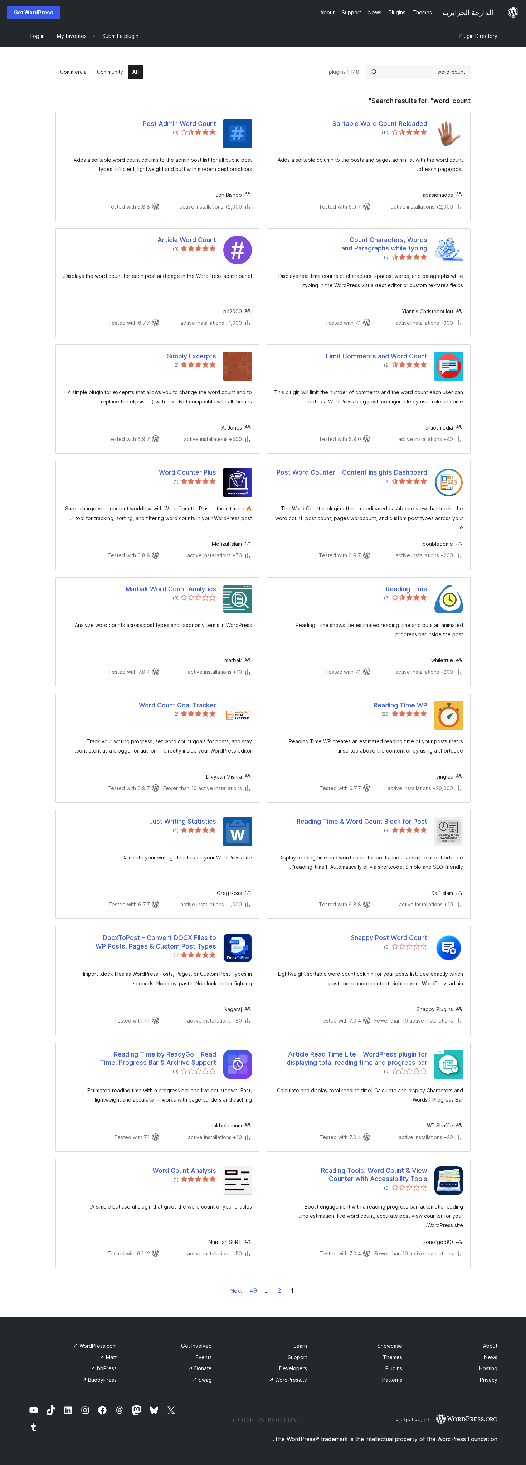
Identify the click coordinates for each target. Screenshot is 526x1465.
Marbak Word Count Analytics (171, 589)
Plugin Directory (478, 36)
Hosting (488, 1368)
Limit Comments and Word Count (376, 356)
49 (253, 1290)
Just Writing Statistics (182, 821)
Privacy (488, 1380)
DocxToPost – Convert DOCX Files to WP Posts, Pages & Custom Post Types (156, 942)
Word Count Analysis (184, 1170)
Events (204, 1357)
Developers (293, 1368)
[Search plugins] (373, 72)
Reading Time (406, 589)
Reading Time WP (400, 705)
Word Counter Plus (187, 472)
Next (236, 1291)
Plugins (393, 1368)
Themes (392, 1357)
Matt (108, 1357)
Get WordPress (33, 12)
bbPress (104, 1368)
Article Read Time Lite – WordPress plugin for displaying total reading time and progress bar (357, 1058)
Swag (202, 1380)
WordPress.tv (288, 1380)
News (490, 1357)
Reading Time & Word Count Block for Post (362, 821)
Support (297, 1357)
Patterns (392, 1380)
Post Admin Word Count (179, 123)
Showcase (390, 1346)
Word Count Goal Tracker (177, 705)
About (490, 1346)
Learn (300, 1346)
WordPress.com (95, 1346)
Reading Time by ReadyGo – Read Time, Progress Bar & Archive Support (158, 1058)
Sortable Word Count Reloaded (379, 123)
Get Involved (196, 1346)
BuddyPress (99, 1380)
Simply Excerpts (191, 356)
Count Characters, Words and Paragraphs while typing (384, 244)
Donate (200, 1368)
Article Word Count (186, 240)
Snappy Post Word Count (389, 937)
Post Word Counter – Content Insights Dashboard (352, 472)
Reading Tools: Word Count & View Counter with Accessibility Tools (374, 1174)
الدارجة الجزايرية (412, 1419)
